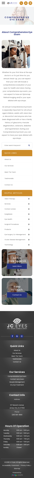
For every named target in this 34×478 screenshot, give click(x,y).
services (8, 204)
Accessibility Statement (10, 465)
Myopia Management (17, 382)
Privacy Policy (26, 465)
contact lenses (10, 209)
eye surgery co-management (15, 234)
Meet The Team (10, 172)
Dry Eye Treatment (17, 385)
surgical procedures (12, 224)
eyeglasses (8, 214)
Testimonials (9, 178)
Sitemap (17, 469)
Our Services (9, 166)
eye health (8, 219)
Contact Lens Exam (17, 379)
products (8, 229)
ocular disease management (15, 240)
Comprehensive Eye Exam (17, 376)
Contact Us (9, 185)
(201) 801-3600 (17, 415)
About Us (8, 159)
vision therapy (10, 199)
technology (9, 245)
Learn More (17, 266)
